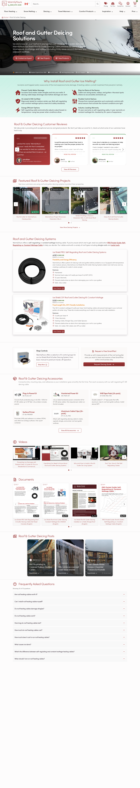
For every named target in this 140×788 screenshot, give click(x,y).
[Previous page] (17, 149)
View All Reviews (70, 169)
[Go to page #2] (71, 223)
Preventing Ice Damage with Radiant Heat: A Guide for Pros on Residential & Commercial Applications (26, 464)
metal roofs (115, 245)
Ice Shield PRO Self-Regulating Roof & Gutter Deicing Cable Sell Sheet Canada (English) (26, 522)
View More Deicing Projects (69, 227)
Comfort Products (86, 11)
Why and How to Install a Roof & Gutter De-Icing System (84, 464)
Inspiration (106, 11)
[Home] (5, 4)
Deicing (46, 11)
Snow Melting (29, 11)
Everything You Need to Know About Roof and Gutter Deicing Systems (55, 464)
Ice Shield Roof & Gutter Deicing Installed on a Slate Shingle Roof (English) (84, 522)
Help (122, 11)
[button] (120, 4)
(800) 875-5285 (15, 5)
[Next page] (123, 149)
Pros (134, 11)
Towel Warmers (64, 11)
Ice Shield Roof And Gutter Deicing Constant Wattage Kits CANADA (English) (55, 522)
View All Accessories (68, 430)
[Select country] (27, 4)
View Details (57, 288)
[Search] (97, 4)
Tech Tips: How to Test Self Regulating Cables (113, 464)
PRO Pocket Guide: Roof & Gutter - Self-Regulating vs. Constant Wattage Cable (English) (113, 522)
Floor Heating (9, 11)
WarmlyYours (15, 2)
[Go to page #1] (69, 223)
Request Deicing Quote (103, 364)
